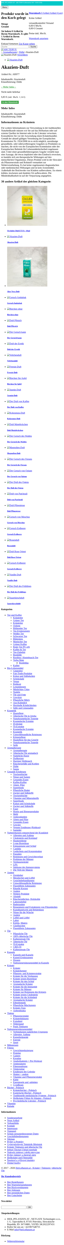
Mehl (15, 814)
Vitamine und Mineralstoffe (26, 798)
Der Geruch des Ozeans (17, 465)
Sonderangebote (14, 1118)
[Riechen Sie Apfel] (17, 378)
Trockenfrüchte (20, 774)
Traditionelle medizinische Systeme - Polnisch (34, 1095)
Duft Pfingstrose (14, 511)
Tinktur (10, 1013)
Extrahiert (17, 1021)
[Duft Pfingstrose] (16, 505)
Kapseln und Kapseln (23, 955)
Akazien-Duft (12, 242)
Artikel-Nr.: (7, 74)
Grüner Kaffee (20, 644)
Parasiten (17, 854)
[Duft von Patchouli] (17, 493)
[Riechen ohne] (14, 309)
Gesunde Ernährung (16, 771)
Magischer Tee (20, 641)
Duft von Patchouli (15, 499)
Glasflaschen (19, 925)
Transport (11, 1131)
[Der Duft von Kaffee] (18, 401)
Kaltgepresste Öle (21, 939)
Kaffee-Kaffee (20, 782)
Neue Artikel (13, 1120)
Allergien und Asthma (23, 835)
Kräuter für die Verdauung (25, 976)
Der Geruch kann (14, 338)
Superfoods (18, 787)
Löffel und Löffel (21, 917)
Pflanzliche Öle (20, 933)
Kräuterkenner (20, 971)
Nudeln (16, 692)
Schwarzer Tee (20, 636)
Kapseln (11, 952)
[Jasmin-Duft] (14, 389)
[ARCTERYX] (9, 49)
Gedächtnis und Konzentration (27, 851)
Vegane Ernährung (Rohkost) (27, 827)
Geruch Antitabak (14, 303)
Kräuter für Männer (22, 989)
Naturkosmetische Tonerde (25, 718)
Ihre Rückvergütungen (17, 1187)
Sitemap (11, 1139)
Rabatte (10, 1106)
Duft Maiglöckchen (15, 430)
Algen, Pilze (19, 785)
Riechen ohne (12, 315)
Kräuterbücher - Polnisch (25, 1090)
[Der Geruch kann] (16, 332)
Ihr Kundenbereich (11, 1176)
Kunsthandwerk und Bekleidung (28, 909)
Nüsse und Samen (21, 777)
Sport (15, 1042)
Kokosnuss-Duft (13, 419)
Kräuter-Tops (19, 1008)
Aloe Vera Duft (13, 291)
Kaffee (16, 665)
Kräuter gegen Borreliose (25, 978)
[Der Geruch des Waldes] (19, 436)
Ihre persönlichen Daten (18, 1192)
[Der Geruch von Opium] (19, 470)
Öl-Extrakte (18, 726)
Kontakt (11, 1126)
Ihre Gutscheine (14, 1195)
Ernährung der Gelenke (24, 1071)
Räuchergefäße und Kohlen (26, 763)
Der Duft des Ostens (15, 488)
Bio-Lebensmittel (15, 668)
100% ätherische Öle (23, 936)
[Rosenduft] (13, 540)
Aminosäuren (19, 1063)
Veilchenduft (12, 361)
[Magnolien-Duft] (16, 447)
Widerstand (18, 1024)
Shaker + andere (20, 1074)
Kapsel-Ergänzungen (23, 957)
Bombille (17, 655)
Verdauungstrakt (20, 862)
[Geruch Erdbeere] (16, 528)
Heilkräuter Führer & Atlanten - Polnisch (32, 1098)
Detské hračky (14, 1163)
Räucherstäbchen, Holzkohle (26, 899)
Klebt (15, 1079)
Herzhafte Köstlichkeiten (24, 705)
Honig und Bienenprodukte (26, 811)
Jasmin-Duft (12, 395)
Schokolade (18, 679)
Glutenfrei (18, 671)
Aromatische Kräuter (23, 984)
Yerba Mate (18, 660)
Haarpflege (18, 713)
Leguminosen (19, 686)
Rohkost (17, 684)
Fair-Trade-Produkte (22, 673)
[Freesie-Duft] (14, 366)
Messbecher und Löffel (24, 878)
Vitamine (11, 1103)
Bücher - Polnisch (15, 1087)
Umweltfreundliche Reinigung (27, 734)
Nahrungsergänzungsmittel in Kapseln (31, 963)
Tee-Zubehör (19, 652)
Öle (9, 931)
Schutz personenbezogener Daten (23, 1133)
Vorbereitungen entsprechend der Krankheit (27, 832)
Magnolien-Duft (13, 453)
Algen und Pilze (20, 819)
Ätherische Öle (20, 941)
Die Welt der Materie (23, 870)
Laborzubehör (19, 901)
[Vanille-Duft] (14, 574)
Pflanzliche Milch (21, 700)
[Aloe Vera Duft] (27, 285)
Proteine (17, 1053)
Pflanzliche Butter (21, 790)
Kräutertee (18, 617)
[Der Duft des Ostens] (18, 482)
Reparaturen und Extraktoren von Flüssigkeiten (35, 907)
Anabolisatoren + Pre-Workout (27, 1061)
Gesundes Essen (20, 779)
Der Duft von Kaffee (15, 407)
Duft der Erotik (13, 349)
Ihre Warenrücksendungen (19, 1185)
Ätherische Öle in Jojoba (24, 716)
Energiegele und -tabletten (25, 1082)
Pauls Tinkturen (20, 1026)
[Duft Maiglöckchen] (17, 424)
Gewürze (17, 697)
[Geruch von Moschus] (18, 517)
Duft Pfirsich (12, 326)
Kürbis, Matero (20, 923)
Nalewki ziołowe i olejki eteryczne (23, 1152)
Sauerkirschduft (14, 603)
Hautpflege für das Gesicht (25, 740)
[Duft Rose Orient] (16, 551)
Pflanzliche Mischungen (24, 1005)
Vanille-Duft (12, 580)
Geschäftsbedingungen (18, 1136)
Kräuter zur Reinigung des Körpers (29, 992)
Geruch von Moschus (16, 522)
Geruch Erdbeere (14, 534)
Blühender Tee (20, 628)
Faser (15, 809)
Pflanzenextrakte (21, 1016)
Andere (10, 872)
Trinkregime (19, 1069)
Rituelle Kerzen (20, 888)
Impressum (12, 1128)
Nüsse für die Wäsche (23, 912)
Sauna (16, 769)
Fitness (10, 1047)
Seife (15, 745)
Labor (16, 920)
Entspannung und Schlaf (24, 846)
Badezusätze (19, 904)
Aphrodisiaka (19, 1010)
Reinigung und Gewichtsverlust (28, 856)
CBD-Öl (17, 947)
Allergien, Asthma (21, 1034)
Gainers (16, 1055)
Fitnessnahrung (20, 1066)
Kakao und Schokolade (24, 803)
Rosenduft (11, 546)
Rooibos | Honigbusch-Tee (25, 657)
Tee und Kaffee (14, 615)
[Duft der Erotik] (15, 343)
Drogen (16, 960)
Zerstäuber (18, 875)
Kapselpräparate (20, 1037)
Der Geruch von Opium (17, 476)
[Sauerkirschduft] (15, 598)
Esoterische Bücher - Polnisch (27, 1093)
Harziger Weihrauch (22, 761)
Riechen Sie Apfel (14, 384)
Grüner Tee (18, 620)
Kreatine (17, 1058)
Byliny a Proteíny (15, 1141)
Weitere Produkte (21, 894)
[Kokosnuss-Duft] (16, 413)
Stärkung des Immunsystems (26, 867)
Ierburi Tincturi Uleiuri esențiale (22, 1149)
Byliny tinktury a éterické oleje (21, 1155)
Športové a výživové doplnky (21, 1160)
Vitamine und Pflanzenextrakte (27, 1077)
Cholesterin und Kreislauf (25, 838)
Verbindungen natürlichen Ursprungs (30, 1032)
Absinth (17, 896)
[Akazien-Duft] (14, 60)
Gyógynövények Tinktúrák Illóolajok (24, 1144)
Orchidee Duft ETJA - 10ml (18, 231)
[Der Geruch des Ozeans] (19, 459)
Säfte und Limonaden (23, 708)
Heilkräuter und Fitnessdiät (19, 1157)
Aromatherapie (14, 748)
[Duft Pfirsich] (14, 320)
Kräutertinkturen (21, 1018)
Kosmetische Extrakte (23, 721)
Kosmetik (11, 710)
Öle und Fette (19, 694)
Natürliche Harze (21, 755)
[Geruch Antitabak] (16, 297)
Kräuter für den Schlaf (23, 981)
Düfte (15, 766)
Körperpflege (19, 737)
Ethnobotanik (19, 1002)
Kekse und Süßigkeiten (24, 676)
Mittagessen (12, 1045)
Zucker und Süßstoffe (23, 793)
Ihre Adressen (13, 1190)
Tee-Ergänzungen (21, 631)
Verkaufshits (13, 1123)
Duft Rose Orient (14, 557)
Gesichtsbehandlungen (23, 880)
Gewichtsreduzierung (23, 1050)
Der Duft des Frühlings (16, 592)
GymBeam (18, 1085)
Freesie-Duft (12, 372)
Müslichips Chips (21, 689)
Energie (16, 1040)
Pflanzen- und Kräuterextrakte (27, 973)
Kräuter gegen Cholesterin (25, 994)
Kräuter (10, 965)
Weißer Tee (18, 633)
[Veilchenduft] (14, 355)
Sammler (17, 830)
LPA (15, 864)
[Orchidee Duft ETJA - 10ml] (27, 225)
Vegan (16, 681)
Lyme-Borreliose (21, 843)
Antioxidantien (20, 817)
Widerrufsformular (15, 1241)
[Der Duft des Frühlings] (19, 586)
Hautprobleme (19, 840)
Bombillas (24, 663)
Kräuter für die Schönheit (25, 997)
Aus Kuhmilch (20, 702)
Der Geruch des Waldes (17, 442)
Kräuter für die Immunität (25, 986)
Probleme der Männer (23, 859)
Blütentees (18, 639)
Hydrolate (17, 724)
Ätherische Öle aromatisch (25, 753)
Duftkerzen (18, 758)
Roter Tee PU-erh (21, 647)
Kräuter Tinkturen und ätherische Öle (24, 1147)
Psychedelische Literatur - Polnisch (29, 1101)
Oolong (16, 625)
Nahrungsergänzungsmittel (19, 1029)
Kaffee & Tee (19, 649)
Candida (17, 848)
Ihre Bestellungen (15, 1182)
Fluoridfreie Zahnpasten (24, 886)
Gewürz (17, 825)
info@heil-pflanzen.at (24, 1229)
